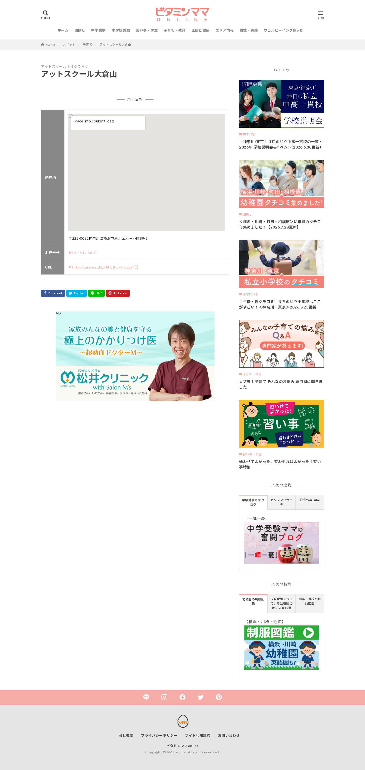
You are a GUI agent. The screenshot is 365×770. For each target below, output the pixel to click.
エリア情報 (225, 30)
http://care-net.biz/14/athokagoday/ (103, 267)
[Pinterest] (118, 293)
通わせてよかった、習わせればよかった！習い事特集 (280, 464)
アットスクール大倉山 (115, 44)
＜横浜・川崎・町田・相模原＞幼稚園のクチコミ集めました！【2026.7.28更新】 (280, 224)
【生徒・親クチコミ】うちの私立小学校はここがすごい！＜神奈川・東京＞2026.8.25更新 (280, 304)
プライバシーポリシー (159, 735)
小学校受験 (121, 30)
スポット (69, 44)
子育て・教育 (174, 30)
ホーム (63, 30)
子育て (87, 44)
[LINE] (96, 293)
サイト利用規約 (198, 735)
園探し (79, 30)
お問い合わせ (229, 735)
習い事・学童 (147, 30)
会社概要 (126, 735)
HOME (50, 44)
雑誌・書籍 (249, 30)
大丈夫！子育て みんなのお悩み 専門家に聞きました (281, 384)
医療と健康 (200, 30)
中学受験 (98, 30)
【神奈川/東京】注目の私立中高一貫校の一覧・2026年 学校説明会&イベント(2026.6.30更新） (281, 144)
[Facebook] (53, 293)
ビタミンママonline (182, 746)
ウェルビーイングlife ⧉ (283, 30)
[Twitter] (76, 293)
